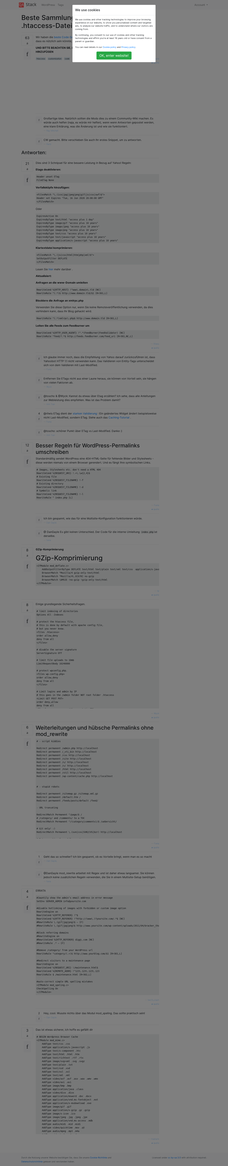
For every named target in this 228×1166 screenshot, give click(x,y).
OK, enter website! (114, 56)
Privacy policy (128, 47)
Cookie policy (109, 47)
